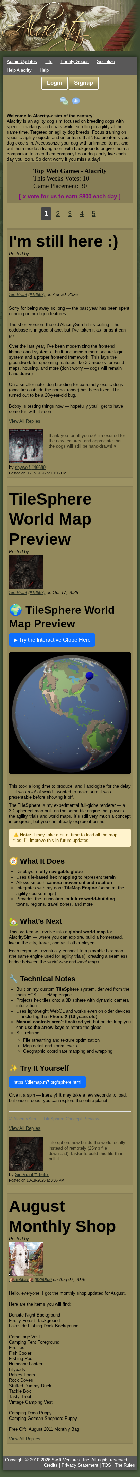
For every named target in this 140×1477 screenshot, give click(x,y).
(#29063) (43, 1279)
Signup (83, 83)
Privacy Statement (80, 1465)
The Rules (125, 1465)
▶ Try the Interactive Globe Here (52, 640)
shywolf (23, 467)
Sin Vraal (18, 294)
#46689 (38, 467)
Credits (51, 1465)
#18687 (41, 1174)
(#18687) (36, 294)
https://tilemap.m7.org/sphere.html (47, 1082)
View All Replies (24, 421)
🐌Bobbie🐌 (21, 1279)
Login (54, 83)
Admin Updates (22, 61)
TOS (106, 1465)
